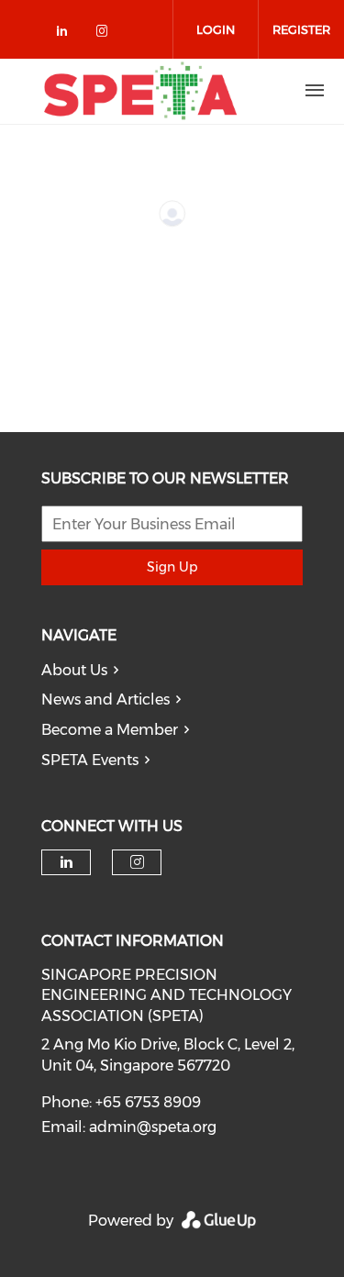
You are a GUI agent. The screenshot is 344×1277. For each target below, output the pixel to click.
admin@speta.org (152, 1127)
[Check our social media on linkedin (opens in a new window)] (67, 34)
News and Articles (105, 699)
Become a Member (109, 729)
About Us (74, 670)
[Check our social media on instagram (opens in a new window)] (105, 34)
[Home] (140, 91)
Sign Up (172, 567)
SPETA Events (90, 760)
